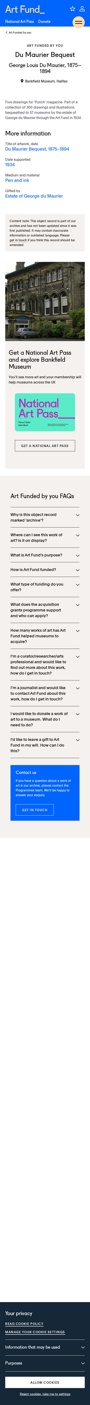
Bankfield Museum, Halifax (46, 81)
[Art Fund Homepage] (25, 9)
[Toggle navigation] (79, 22)
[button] (45, 445)
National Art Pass (19, 22)
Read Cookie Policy (24, 1323)
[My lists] (72, 8)
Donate (44, 22)
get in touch (18, 240)
